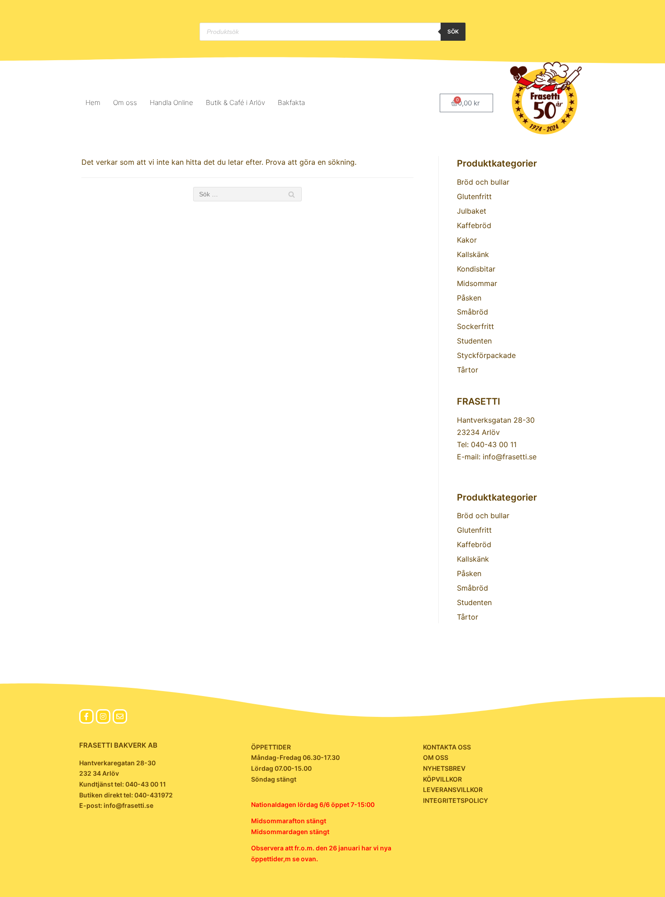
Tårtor (467, 369)
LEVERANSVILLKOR (453, 789)
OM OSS (435, 757)
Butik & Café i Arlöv (235, 102)
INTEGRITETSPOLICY (455, 800)
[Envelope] (120, 716)
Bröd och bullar (483, 181)
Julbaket (471, 210)
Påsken (469, 297)
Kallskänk (473, 254)
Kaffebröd (474, 225)
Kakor (467, 239)
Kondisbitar (476, 268)
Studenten (474, 340)
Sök (453, 31)
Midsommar (477, 283)
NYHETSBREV (444, 768)
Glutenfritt (474, 196)
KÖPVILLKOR (442, 779)
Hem (93, 102)
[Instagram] (103, 716)
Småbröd (472, 311)
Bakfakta (291, 102)
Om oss (125, 102)
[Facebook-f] (86, 716)
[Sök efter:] (247, 194)
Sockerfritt (475, 326)
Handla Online (171, 102)
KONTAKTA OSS (447, 747)
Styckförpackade (486, 355)
